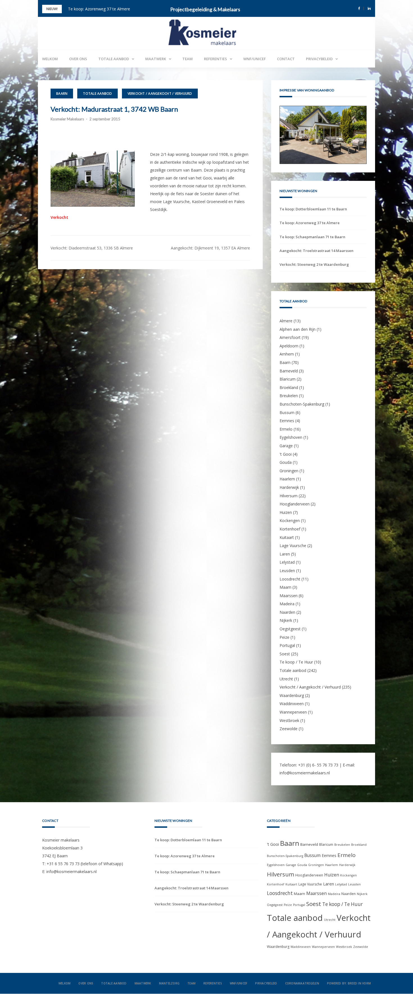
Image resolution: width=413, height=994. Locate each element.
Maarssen (289, 595)
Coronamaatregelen (302, 984)
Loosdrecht (290, 579)
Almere (286, 320)
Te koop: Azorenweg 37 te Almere (99, 9)
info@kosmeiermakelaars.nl (305, 772)
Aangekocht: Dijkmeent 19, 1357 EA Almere (210, 248)
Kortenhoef (290, 529)
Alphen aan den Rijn (298, 329)
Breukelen (289, 396)
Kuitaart (287, 537)
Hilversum (289, 495)
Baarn (61, 93)
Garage (286, 445)
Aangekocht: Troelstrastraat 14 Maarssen (316, 250)
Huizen (286, 512)
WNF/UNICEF (254, 58)
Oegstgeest (290, 628)
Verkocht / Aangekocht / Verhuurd (160, 93)
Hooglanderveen (295, 504)
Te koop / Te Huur (296, 662)
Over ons (78, 58)
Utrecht (286, 679)
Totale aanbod (113, 58)
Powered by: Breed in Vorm (349, 984)
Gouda (286, 462)
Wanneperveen (293, 712)
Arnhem (287, 354)
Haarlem (287, 479)
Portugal (287, 645)
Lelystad (287, 562)
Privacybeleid (319, 58)
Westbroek (289, 720)
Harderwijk (289, 487)
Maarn (285, 587)
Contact (286, 58)
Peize (284, 637)
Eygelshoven (291, 437)
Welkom (50, 58)
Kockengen (290, 520)
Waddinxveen (292, 704)
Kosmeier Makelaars (67, 119)
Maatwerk (155, 58)
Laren (285, 554)
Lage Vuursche (293, 545)
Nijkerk (286, 620)
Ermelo (286, 429)
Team (187, 58)
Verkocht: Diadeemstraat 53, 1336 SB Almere (92, 248)
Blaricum (288, 379)
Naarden (287, 612)
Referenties (215, 58)
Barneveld (289, 371)
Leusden (287, 570)
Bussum (287, 412)
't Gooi (286, 454)
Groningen (289, 470)
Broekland (289, 387)
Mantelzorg (169, 984)
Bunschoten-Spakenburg (302, 404)
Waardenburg (292, 695)
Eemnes (287, 420)
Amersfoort (290, 337)
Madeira (287, 603)
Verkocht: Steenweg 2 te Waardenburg (314, 264)
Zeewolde (289, 728)
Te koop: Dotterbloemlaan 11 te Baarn (313, 209)
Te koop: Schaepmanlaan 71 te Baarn (312, 236)
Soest (285, 653)
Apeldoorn (289, 345)
